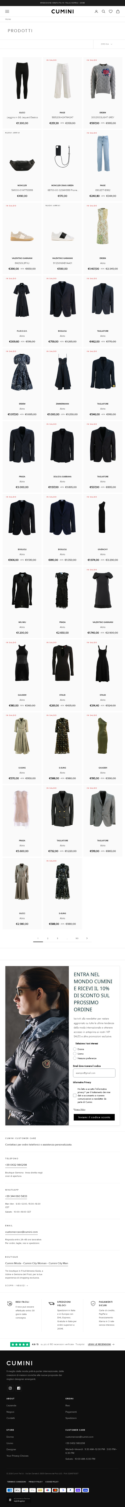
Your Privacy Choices (17, 1455)
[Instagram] (10, 1388)
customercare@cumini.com (21, 1232)
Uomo (10, 1443)
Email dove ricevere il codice (87, 1066)
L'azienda (11, 1405)
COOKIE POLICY (52, 1482)
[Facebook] (19, 1388)
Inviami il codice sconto (94, 1117)
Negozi (10, 1411)
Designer (11, 1449)
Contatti (11, 1418)
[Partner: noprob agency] (62, 1500)
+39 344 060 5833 (16, 1196)
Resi (67, 1405)
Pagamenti (71, 1411)
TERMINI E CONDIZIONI (16, 1482)
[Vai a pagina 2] (87, 938)
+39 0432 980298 (16, 1165)
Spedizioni (70, 1418)
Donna (10, 1436)
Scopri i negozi (15, 1286)
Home (8, 19)
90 (77, 938)
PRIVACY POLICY (35, 1482)
